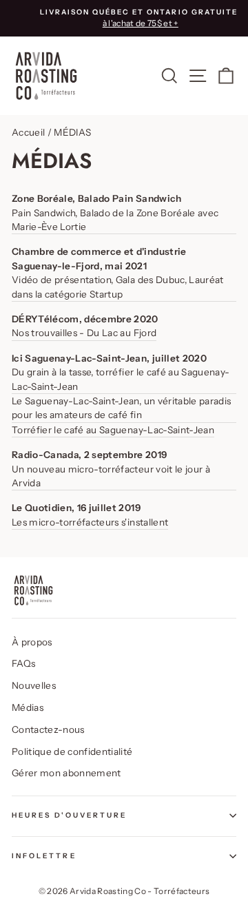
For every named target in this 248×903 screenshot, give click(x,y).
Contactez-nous (48, 729)
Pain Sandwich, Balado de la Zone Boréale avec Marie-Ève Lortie (115, 219)
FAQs (23, 663)
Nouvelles (34, 685)
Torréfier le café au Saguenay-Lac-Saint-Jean (113, 429)
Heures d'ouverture (69, 815)
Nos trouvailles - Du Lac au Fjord (84, 332)
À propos (32, 641)
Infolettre (44, 855)
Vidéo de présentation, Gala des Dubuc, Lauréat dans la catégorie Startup (118, 286)
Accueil (28, 132)
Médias (27, 707)
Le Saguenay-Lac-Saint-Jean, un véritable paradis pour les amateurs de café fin (121, 407)
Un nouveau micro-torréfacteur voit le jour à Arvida (111, 476)
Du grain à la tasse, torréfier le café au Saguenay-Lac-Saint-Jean (120, 378)
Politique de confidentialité (72, 751)
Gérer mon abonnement (66, 772)
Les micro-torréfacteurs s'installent (90, 522)
